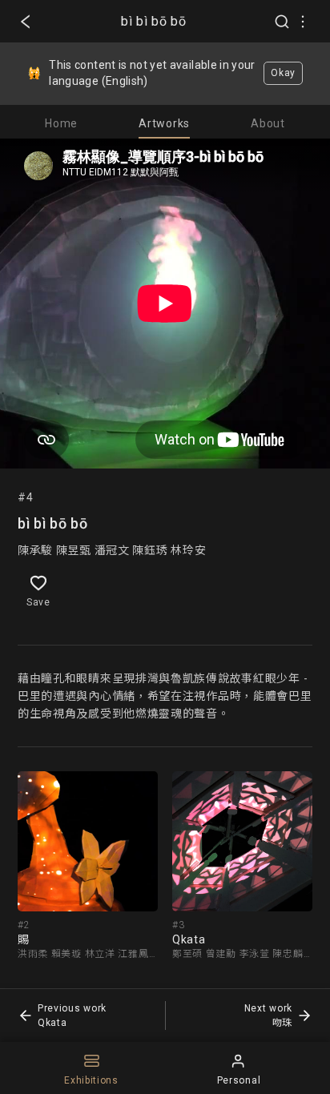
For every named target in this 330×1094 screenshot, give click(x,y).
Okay (283, 72)
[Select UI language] (302, 21)
